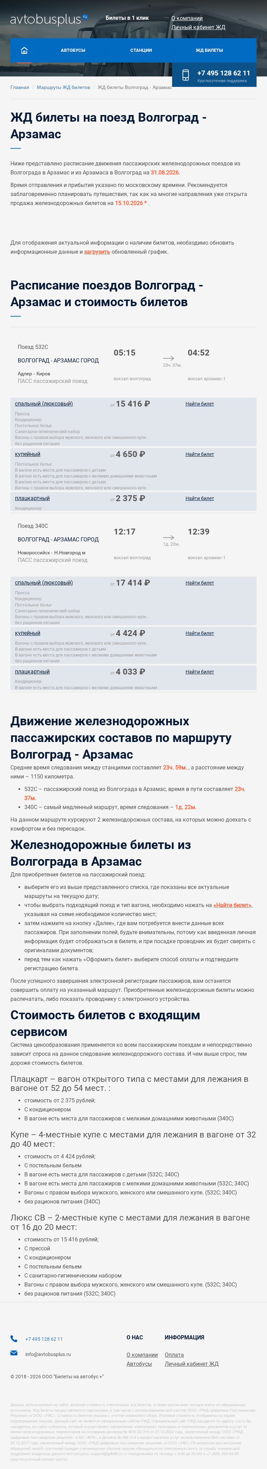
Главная (19, 86)
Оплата (174, 1355)
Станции (141, 50)
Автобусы (73, 50)
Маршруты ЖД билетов (63, 86)
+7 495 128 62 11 (223, 73)
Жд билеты (209, 50)
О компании (187, 18)
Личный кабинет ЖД (198, 27)
